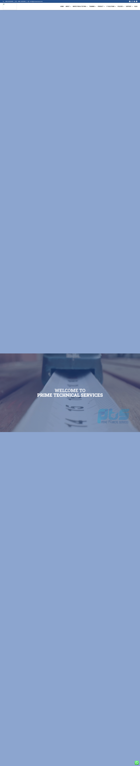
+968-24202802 (22, 1)
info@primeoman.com (36, 1)
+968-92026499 (9, 1)
